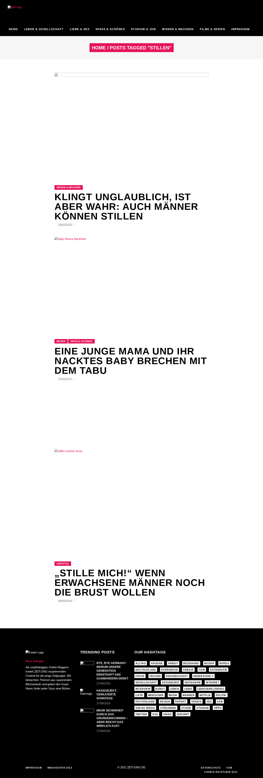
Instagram (193, 682)
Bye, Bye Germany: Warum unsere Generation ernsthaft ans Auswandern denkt (112, 670)
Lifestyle (63, 563)
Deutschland (146, 669)
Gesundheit (170, 682)
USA (155, 714)
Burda (224, 663)
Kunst (160, 689)
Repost (180, 701)
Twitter (141, 714)
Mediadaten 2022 (60, 767)
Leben (174, 689)
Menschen (156, 695)
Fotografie (218, 669)
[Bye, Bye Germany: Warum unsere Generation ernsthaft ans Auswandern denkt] (87, 666)
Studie (186, 708)
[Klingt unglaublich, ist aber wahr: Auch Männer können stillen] (131, 124)
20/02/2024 (65, 224)
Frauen (155, 676)
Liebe (188, 689)
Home (99, 48)
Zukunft (183, 714)
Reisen (165, 701)
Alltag (141, 663)
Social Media (145, 708)
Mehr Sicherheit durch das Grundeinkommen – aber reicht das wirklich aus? (112, 718)
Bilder (61, 341)
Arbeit (173, 663)
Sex (209, 701)
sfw (220, 701)
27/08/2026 (103, 683)
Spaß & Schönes (81, 341)
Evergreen (169, 669)
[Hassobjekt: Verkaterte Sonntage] (87, 693)
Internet (212, 682)
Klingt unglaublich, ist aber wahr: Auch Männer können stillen (126, 207)
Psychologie (145, 701)
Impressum (34, 767)
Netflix (205, 695)
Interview (143, 689)
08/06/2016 (65, 600)
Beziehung (191, 663)
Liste (139, 695)
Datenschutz (211, 767)
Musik (173, 695)
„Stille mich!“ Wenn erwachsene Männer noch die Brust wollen (129, 583)
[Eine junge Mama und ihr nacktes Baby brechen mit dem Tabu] (131, 283)
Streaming (168, 708)
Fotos (140, 676)
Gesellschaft (146, 682)
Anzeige (157, 663)
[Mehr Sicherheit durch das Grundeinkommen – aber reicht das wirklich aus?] (87, 713)
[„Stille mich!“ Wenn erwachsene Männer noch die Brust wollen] (131, 500)
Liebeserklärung (210, 689)
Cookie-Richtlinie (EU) (220, 772)
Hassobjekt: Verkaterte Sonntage (106, 694)
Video (167, 714)
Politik (221, 695)
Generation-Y (203, 676)
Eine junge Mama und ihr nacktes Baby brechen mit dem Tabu (130, 361)
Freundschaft (177, 676)
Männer (188, 695)
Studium (202, 708)
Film (202, 669)
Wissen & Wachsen (68, 187)
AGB (229, 767)
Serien (196, 701)
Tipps (218, 708)
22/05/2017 (65, 379)
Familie (188, 669)
